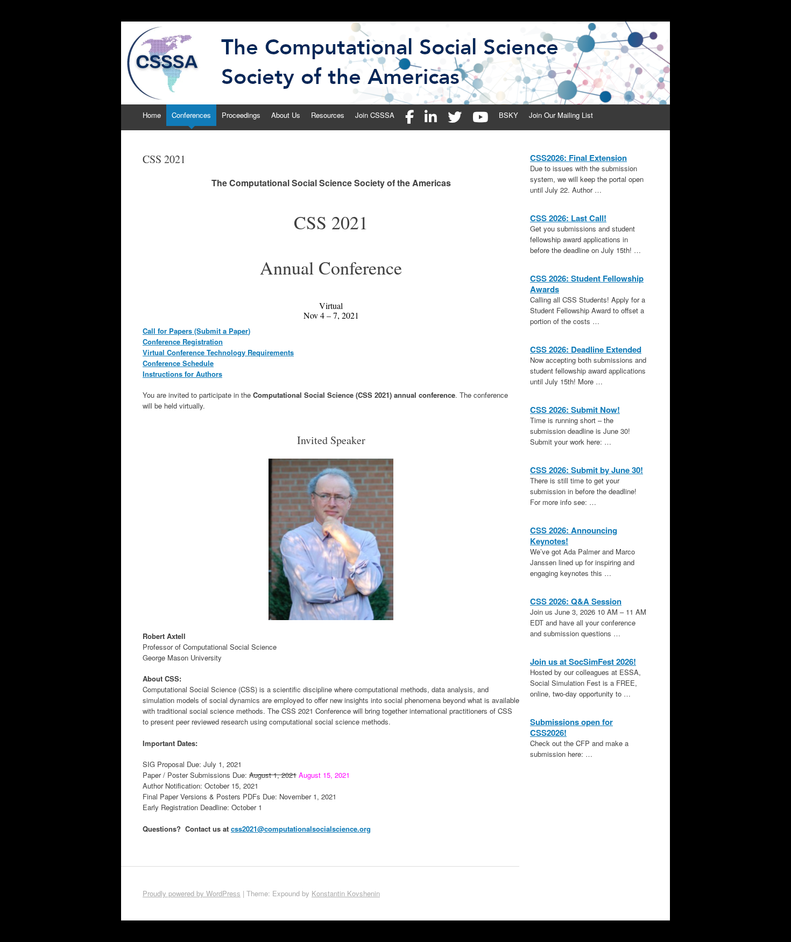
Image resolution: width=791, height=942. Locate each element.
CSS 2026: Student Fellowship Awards (587, 283)
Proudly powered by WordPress (192, 893)
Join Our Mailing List (561, 115)
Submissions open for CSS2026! (571, 727)
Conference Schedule (178, 363)
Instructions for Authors (182, 374)
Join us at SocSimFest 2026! (583, 661)
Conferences (191, 115)
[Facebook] (409, 117)
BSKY (508, 115)
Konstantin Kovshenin (346, 893)
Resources (327, 115)
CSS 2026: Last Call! (568, 218)
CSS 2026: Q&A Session (576, 601)
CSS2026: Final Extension (578, 158)
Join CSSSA (374, 115)
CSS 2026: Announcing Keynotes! (573, 535)
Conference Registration (183, 341)
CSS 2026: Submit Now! (575, 410)
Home (152, 115)
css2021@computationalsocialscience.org (301, 829)
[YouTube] (480, 117)
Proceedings (241, 115)
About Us (285, 115)
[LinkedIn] (430, 117)
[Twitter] (454, 117)
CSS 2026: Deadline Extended (585, 349)
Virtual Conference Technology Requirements (218, 352)
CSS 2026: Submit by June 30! (586, 470)
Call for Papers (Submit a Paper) (196, 331)
